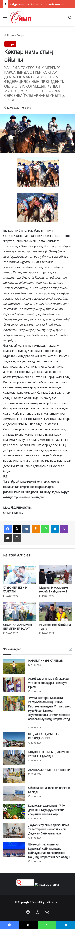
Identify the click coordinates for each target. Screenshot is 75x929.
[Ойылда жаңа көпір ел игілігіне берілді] (14, 793)
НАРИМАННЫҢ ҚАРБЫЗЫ (45, 660)
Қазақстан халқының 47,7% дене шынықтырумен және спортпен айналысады (47, 810)
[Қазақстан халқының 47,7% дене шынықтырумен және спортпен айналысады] (14, 811)
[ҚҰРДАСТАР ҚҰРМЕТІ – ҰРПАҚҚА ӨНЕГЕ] (14, 739)
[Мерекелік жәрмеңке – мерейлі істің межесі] (55, 574)
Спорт (20, 35)
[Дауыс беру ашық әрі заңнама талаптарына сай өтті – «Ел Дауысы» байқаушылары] (14, 830)
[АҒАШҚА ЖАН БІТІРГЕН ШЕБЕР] (14, 775)
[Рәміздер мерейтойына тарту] (55, 611)
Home (10, 35)
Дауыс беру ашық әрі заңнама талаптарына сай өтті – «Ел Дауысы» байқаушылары (48, 829)
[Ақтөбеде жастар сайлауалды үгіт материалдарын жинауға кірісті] (14, 684)
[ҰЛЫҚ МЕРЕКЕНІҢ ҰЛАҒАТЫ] (19, 574)
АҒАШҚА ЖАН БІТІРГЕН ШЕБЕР (49, 770)
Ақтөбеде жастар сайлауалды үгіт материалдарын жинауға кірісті (48, 683)
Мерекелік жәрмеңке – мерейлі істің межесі (54, 589)
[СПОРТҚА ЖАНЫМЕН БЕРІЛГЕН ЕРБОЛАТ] (19, 611)
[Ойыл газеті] (20, 17)
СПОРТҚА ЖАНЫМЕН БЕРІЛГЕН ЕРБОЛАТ (17, 626)
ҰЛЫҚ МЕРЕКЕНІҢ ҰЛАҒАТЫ (15, 589)
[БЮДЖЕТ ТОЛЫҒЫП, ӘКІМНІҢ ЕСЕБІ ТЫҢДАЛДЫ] (14, 757)
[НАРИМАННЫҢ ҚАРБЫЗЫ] (14, 666)
